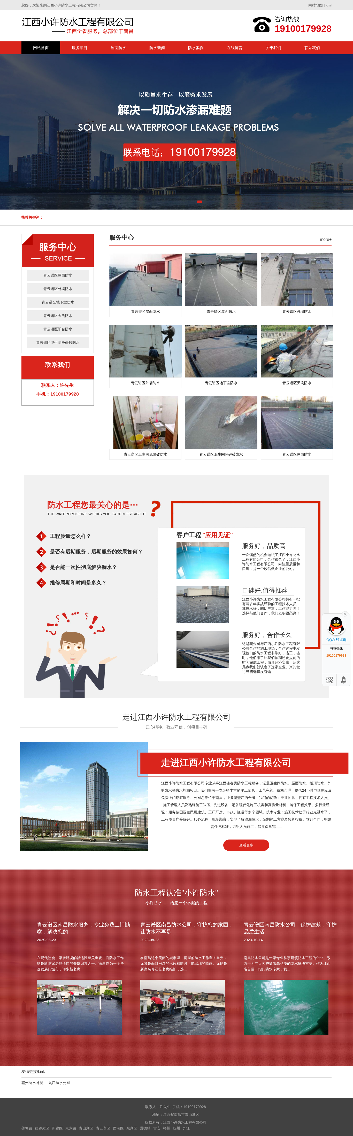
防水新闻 (157, 48)
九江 (186, 1128)
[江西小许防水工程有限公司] (78, 26)
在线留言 (234, 48)
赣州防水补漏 (32, 1083)
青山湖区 (86, 1128)
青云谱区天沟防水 (57, 316)
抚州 (176, 1128)
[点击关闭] (345, 613)
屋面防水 (118, 48)
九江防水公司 (59, 1083)
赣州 (166, 1128)
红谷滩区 (42, 1128)
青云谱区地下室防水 (58, 302)
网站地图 (315, 5)
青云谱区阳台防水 (57, 329)
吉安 (156, 1128)
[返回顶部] (344, 680)
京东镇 (70, 1128)
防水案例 (196, 48)
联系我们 (312, 48)
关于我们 (273, 48)
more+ (326, 239)
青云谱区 (103, 1128)
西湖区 (118, 1128)
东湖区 (131, 1128)
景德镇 (145, 1128)
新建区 (57, 1128)
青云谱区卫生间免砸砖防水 (58, 342)
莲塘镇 (26, 1128)
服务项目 (79, 48)
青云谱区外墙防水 (57, 289)
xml (329, 5)
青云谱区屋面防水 (57, 275)
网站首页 (41, 48)
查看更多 (246, 845)
